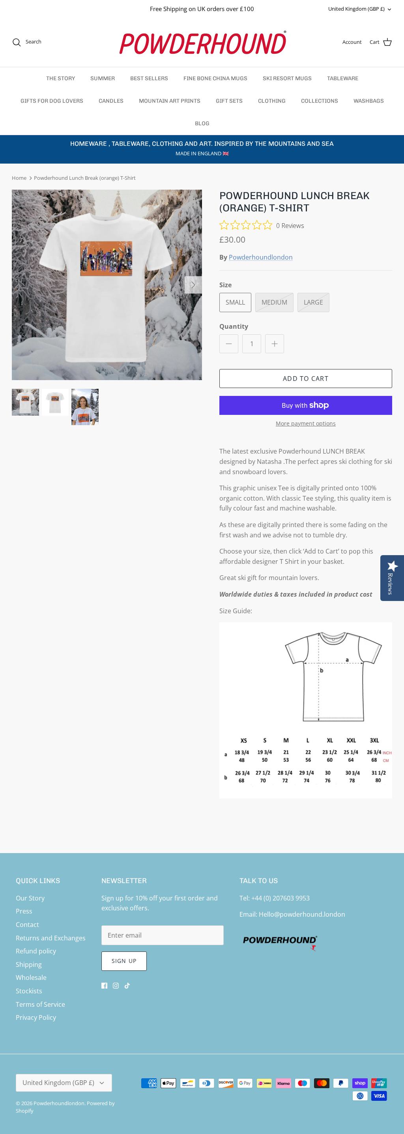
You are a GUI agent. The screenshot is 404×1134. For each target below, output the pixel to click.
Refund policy (36, 951)
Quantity (233, 326)
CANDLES (111, 101)
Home (19, 178)
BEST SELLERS (149, 78)
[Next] (193, 285)
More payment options (306, 423)
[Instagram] (116, 986)
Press (24, 911)
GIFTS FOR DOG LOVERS (52, 101)
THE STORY (60, 78)
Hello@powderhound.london (302, 914)
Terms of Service (40, 1004)
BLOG (202, 123)
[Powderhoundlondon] (202, 42)
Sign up (124, 960)
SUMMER (102, 78)
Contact (27, 924)
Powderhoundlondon (261, 257)
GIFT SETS (229, 101)
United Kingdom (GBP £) (356, 8)
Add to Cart (306, 378)
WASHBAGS (369, 101)
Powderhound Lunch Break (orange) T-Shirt (85, 178)
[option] (107, 285)
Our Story (30, 898)
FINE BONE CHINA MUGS (215, 78)
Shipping (29, 964)
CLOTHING (272, 101)
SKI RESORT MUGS (287, 78)
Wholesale (31, 977)
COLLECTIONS (319, 101)
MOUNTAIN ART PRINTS (169, 101)
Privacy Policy (36, 1017)
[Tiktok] (127, 986)
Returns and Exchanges (51, 938)
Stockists (29, 991)
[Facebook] (104, 986)
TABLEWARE (342, 78)
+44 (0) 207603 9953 (280, 898)
